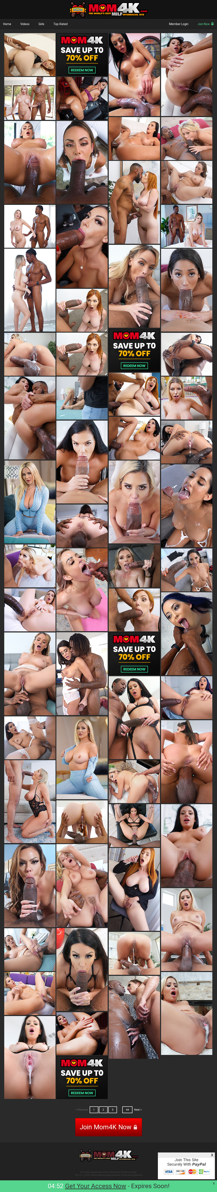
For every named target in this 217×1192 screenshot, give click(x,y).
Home (7, 24)
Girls (41, 24)
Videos (24, 24)
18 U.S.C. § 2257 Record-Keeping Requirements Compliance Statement (108, 1175)
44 (127, 1109)
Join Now (204, 24)
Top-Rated (60, 24)
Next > (138, 1109)
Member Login (178, 24)
